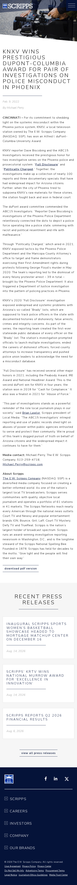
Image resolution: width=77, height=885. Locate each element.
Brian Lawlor (31, 413)
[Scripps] (18, 8)
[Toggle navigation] (71, 5)
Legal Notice (10, 874)
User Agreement (12, 866)
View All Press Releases (38, 753)
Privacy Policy (29, 866)
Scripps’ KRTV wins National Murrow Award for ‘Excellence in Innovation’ (35, 677)
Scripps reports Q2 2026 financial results (34, 717)
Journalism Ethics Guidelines (33, 874)
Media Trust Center (58, 874)
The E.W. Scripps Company (22, 478)
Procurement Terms (55, 870)
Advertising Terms (35, 870)
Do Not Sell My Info (14, 870)
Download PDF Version (20, 569)
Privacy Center (44, 866)
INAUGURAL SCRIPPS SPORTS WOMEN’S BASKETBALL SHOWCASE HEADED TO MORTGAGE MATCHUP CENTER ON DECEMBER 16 (37, 632)
